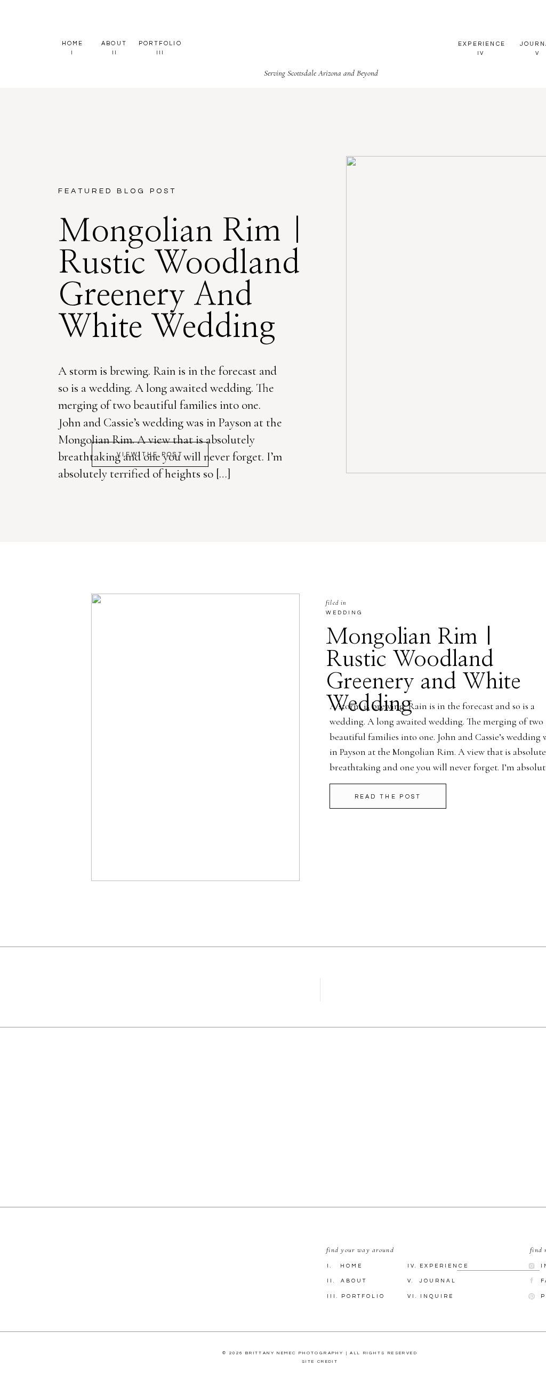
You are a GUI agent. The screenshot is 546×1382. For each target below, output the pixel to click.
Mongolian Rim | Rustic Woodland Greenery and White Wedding (181, 279)
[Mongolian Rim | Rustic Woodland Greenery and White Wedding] (195, 737)
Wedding (344, 612)
